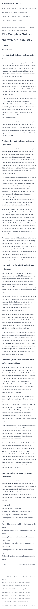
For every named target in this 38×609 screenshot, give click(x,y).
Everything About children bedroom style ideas (15, 585)
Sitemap (33, 605)
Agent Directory (23, 8)
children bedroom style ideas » (27, 564)
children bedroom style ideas (15, 27)
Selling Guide (16, 16)
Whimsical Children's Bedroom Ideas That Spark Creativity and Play (18, 578)
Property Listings (17, 20)
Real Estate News (7, 12)
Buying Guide (26, 16)
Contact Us (32, 8)
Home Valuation (11, 8)
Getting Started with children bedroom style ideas (16, 582)
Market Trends (6, 20)
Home (3, 8)
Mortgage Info (6, 16)
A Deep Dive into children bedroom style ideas (15, 589)
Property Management (20, 12)
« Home (4, 564)
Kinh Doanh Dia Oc (11, 3)
